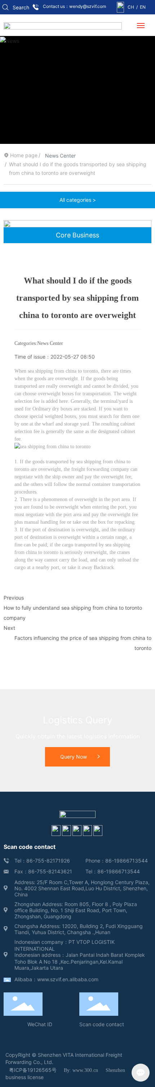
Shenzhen (115, 1070)
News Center (60, 156)
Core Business (77, 235)
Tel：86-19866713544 (112, 871)
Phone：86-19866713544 (116, 861)
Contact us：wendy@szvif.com (74, 6)
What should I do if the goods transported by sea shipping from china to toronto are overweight (77, 298)
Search (21, 7)
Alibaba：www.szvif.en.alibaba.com (56, 979)
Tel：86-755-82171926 (42, 861)
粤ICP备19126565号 (33, 1070)
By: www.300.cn (81, 1070)
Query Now (73, 757)
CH (131, 7)
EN (143, 7)
